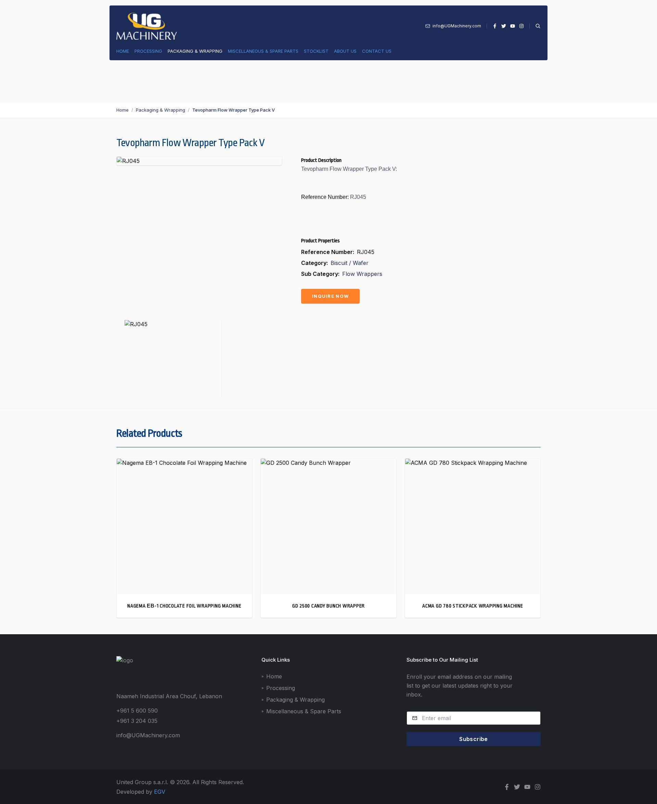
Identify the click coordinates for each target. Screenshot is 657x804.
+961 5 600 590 (137, 710)
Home (122, 51)
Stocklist (316, 51)
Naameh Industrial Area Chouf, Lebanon (169, 696)
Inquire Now (330, 296)
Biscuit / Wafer (350, 262)
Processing (148, 51)
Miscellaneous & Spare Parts (263, 51)
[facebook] (494, 26)
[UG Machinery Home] (146, 26)
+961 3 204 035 (136, 720)
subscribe (473, 739)
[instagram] (521, 26)
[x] (503, 26)
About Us (345, 51)
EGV (159, 791)
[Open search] (535, 26)
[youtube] (512, 26)
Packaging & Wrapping (195, 51)
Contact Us (376, 51)
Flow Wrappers (362, 273)
